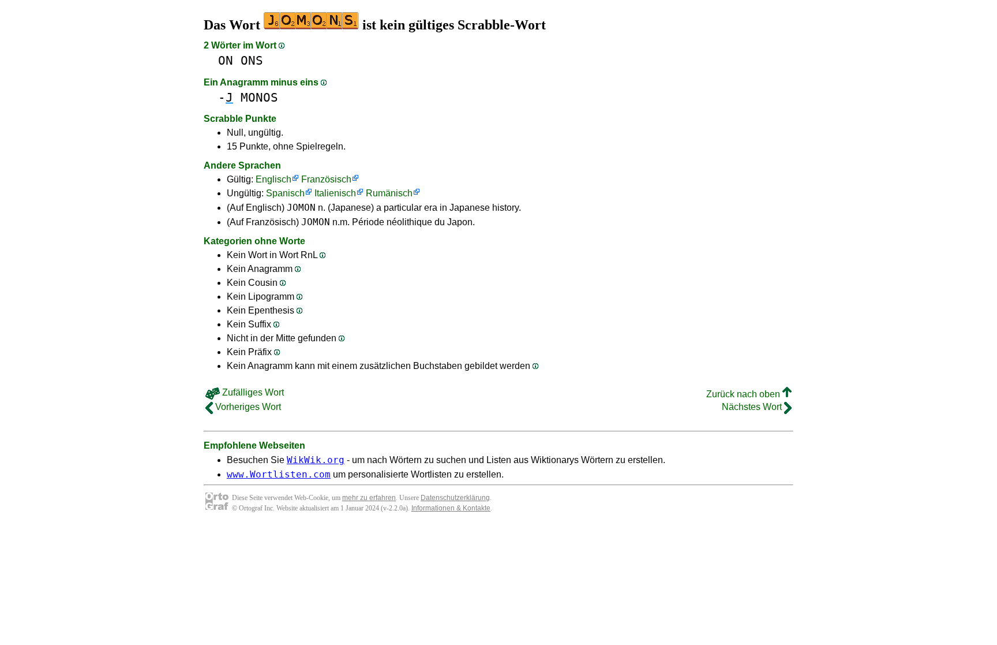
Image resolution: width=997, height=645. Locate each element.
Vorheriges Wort (247, 407)
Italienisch (335, 193)
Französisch (326, 179)
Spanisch (285, 193)
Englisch (273, 179)
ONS (252, 60)
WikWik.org (315, 459)
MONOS (259, 97)
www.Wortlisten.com (279, 474)
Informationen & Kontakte (450, 508)
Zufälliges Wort (252, 392)
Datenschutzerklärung (455, 498)
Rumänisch (389, 193)
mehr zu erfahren (369, 498)
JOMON (301, 207)
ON (225, 60)
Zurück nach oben (744, 394)
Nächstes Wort (753, 407)
